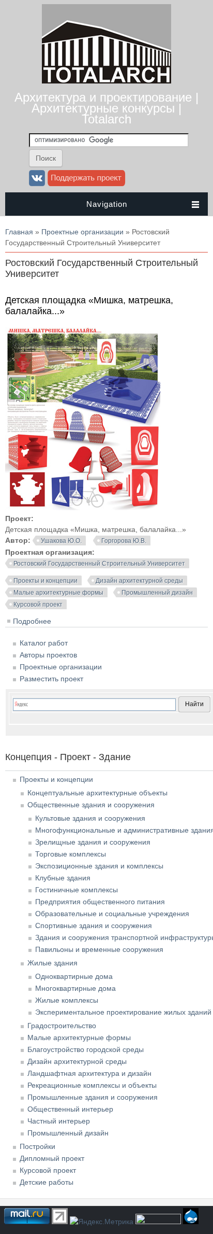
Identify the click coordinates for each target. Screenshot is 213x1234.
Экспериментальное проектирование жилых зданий (123, 1012)
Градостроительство (61, 1025)
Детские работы (46, 1182)
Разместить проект (51, 679)
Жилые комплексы (66, 1000)
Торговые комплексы (70, 854)
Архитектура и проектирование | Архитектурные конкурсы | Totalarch (106, 108)
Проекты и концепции (45, 580)
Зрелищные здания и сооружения (92, 842)
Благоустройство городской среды (85, 1049)
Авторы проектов (48, 655)
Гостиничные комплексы (76, 890)
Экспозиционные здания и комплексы (99, 866)
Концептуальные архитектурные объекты (97, 793)
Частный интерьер (58, 1121)
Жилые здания (52, 963)
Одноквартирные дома (74, 976)
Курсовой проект (38, 604)
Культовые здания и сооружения (90, 818)
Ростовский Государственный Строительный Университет (99, 563)
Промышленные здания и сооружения (92, 1097)
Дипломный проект (52, 1158)
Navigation (106, 204)
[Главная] (106, 81)
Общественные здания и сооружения (91, 805)
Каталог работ (44, 643)
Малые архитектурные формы (58, 592)
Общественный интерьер (70, 1109)
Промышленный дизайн (157, 592)
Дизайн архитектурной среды (139, 580)
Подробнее (32, 621)
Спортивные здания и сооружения (93, 925)
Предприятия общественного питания (100, 902)
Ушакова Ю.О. (61, 540)
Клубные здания (62, 878)
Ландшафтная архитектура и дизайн (89, 1073)
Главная (19, 232)
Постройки (37, 1146)
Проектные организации (82, 232)
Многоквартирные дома (75, 988)
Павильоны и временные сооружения (99, 949)
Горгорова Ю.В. (123, 540)
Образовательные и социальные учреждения (112, 913)
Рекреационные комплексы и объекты (92, 1085)
